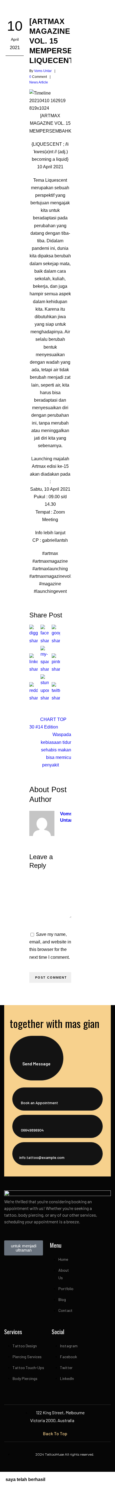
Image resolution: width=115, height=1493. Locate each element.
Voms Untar (43, 71)
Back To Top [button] (55, 1433)
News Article (38, 82)
